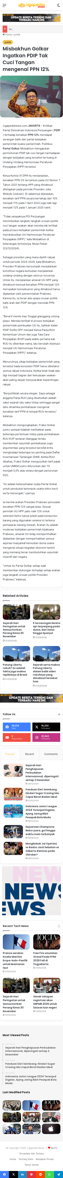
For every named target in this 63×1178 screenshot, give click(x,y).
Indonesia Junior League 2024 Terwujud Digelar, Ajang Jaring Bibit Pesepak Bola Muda (41, 812)
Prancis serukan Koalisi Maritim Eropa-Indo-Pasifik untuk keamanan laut (15, 960)
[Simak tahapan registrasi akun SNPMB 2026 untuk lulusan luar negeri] (46, 985)
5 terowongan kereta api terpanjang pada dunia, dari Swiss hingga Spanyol (46, 628)
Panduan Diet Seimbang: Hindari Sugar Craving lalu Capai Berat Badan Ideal (42, 793)
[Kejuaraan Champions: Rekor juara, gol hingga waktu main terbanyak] (13, 831)
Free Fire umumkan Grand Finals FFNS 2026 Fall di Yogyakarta (45, 958)
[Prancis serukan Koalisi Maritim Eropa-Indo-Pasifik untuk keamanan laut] (16, 942)
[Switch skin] (58, 7)
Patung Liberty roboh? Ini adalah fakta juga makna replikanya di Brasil (15, 669)
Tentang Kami (26, 1159)
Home (8, 34)
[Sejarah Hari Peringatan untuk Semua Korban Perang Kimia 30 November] (16, 612)
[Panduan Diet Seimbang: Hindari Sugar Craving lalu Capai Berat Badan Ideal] (13, 794)
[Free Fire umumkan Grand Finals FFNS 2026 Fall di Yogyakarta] (46, 942)
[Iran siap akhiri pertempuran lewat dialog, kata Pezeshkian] (51, 1117)
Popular (10, 754)
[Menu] (4, 7)
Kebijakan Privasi (45, 1159)
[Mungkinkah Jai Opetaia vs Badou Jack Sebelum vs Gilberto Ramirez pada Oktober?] (13, 848)
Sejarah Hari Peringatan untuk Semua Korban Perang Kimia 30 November (14, 629)
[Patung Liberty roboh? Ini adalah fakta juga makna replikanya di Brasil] (16, 653)
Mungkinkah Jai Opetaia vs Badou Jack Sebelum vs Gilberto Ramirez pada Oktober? (42, 849)
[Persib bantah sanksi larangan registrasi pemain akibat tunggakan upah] (12, 1129)
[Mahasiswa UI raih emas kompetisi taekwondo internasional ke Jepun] (31, 1129)
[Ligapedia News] (32, 5)
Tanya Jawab (31, 1164)
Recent (29, 754)
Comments (51, 754)
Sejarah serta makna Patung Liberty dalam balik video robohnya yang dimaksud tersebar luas (46, 673)
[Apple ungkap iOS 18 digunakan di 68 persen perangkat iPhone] (51, 1129)
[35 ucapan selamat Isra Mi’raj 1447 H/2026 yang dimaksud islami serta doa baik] (12, 1105)
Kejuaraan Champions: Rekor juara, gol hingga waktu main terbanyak (40, 830)
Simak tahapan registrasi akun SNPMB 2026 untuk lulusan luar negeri (45, 1002)
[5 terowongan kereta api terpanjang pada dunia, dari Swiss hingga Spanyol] (46, 612)
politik (17, 34)
